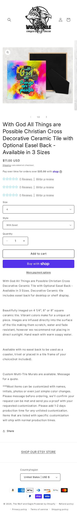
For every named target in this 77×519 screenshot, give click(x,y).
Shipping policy (60, 509)
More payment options (38, 272)
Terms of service (39, 509)
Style (5, 218)
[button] (9, 20)
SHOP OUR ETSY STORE (38, 452)
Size (5, 202)
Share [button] (10, 430)
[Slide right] (46, 117)
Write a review (45, 179)
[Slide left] (31, 117)
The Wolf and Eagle (23, 504)
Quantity (7, 233)
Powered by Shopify (44, 504)
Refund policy (66, 504)
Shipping (7, 165)
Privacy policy (19, 509)
